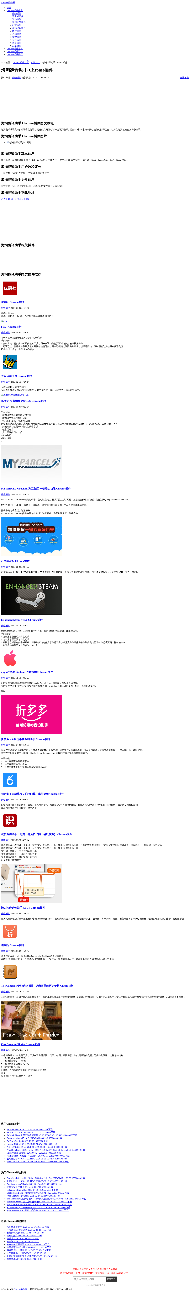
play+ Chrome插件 (12, 326)
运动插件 (16, 34)
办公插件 (16, 45)
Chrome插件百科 (15, 51)
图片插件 (16, 31)
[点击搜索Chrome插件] (27, 59)
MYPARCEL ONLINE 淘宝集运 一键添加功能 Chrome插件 (36, 488)
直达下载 (184, 77)
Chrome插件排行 (15, 54)
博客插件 (16, 43)
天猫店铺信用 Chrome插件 (16, 375)
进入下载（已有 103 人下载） (15, 199)
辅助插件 (16, 19)
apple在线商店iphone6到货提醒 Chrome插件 (27, 672)
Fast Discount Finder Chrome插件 (20, 1044)
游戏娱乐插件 (19, 28)
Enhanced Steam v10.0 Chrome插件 (22, 619)
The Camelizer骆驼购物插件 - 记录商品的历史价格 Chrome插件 (38, 985)
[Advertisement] (84, 98)
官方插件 (16, 40)
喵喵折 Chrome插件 (12, 945)
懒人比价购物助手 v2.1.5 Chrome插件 (23, 907)
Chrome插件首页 (21, 62)
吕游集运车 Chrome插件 (15, 561)
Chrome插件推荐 (15, 48)
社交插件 (16, 25)
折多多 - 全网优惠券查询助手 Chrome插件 (25, 739)
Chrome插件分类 (15, 10)
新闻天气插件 (19, 22)
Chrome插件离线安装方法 (95, 1285)
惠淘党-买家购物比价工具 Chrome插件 (23, 400)
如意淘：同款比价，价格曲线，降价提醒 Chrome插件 (32, 793)
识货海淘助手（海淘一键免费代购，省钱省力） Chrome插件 (36, 834)
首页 (9, 7)
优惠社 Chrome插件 (12, 302)
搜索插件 (16, 37)
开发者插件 (17, 16)
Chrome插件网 (8, 2)
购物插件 (16, 13)
